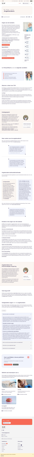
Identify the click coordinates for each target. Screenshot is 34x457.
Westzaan (3, 40)
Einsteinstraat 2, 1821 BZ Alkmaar (7, 438)
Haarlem (12, 39)
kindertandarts (4, 256)
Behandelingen (7, 9)
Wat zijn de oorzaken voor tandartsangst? (8, 314)
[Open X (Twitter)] (31, 17)
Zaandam (6, 40)
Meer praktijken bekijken (26, 60)
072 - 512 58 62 (5, 436)
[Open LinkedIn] (29, 17)
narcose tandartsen (7, 51)
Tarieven (19, 443)
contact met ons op (17, 141)
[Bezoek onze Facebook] (3, 430)
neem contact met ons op (16, 204)
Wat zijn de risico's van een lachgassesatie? (9, 348)
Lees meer (2, 455)
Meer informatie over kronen (7, 394)
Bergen (6, 39)
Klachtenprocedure (20, 446)
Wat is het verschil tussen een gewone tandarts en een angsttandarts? (13, 342)
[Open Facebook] (27, 17)
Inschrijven (3, 449)
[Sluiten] (33, 454)
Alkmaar (3, 39)
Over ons (3, 446)
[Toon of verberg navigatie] (31, 3)
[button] (28, 357)
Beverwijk (10, 40)
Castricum (9, 39)
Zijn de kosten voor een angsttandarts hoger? (9, 345)
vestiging (16, 123)
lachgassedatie (6, 198)
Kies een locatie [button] (26, 3)
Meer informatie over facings (23, 394)
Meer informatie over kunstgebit (7, 410)
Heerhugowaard (16, 39)
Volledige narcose (20, 449)
